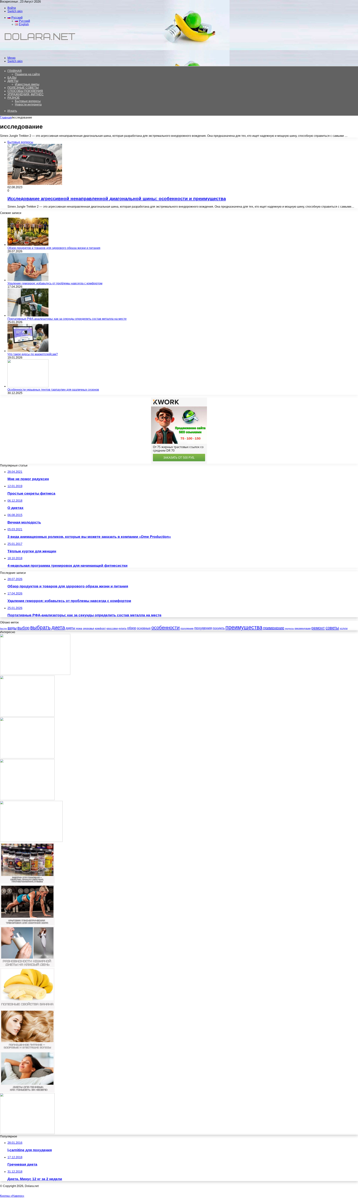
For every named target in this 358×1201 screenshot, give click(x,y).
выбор (23, 627)
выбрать (40, 627)
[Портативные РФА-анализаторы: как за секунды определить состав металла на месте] (27, 315)
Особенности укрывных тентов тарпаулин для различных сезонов (53, 389)
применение (273, 628)
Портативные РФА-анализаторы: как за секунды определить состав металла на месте (67, 318)
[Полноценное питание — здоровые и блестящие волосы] (27, 1049)
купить (122, 628)
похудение (187, 628)
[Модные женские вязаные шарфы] (27, 757)
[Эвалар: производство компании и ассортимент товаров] (35, 673)
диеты (70, 628)
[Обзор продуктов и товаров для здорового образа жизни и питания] (27, 244)
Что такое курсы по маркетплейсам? (32, 354)
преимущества (243, 627)
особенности (165, 627)
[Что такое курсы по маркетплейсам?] (27, 350)
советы (332, 627)
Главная (6, 117)
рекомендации (303, 628)
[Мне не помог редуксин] (27, 715)
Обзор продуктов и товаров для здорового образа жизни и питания (53, 248)
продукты (289, 628)
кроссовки (112, 628)
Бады (11, 77)
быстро (3, 628)
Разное (13, 97)
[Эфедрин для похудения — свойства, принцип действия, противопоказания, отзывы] (27, 882)
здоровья (88, 628)
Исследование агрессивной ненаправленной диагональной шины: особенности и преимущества (116, 198)
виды (12, 628)
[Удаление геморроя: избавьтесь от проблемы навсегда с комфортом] (27, 280)
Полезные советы (23, 87)
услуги (344, 628)
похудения (203, 628)
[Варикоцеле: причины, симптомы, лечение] (31, 840)
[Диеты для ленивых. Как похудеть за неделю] (27, 1091)
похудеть (219, 628)
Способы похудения (25, 91)
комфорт (100, 628)
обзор (131, 628)
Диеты (12, 81)
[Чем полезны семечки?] (27, 1133)
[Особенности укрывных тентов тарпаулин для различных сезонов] (27, 386)
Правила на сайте (27, 74)
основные (144, 628)
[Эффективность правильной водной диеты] (27, 799)
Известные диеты (27, 84)
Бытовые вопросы (28, 101)
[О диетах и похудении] (38, 51)
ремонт (318, 628)
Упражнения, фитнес (25, 94)
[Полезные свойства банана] (27, 1007)
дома (79, 628)
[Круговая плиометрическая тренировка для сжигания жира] (27, 924)
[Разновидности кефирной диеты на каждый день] (27, 966)
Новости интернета (28, 104)
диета (58, 627)
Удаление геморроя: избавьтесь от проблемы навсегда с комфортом (54, 283)
